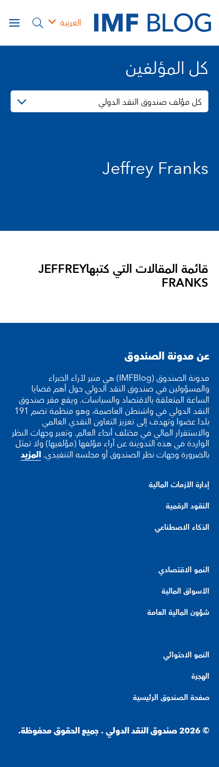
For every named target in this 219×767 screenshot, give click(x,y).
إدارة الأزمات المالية (179, 485)
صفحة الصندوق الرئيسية (171, 698)
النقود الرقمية (187, 506)
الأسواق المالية (185, 591)
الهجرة (200, 676)
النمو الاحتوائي (186, 655)
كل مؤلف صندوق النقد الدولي (149, 102)
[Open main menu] (14, 22)
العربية (70, 22)
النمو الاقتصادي (183, 570)
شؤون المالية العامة (178, 612)
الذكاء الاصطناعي (182, 527)
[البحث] (37, 22)
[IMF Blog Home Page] (152, 22)
